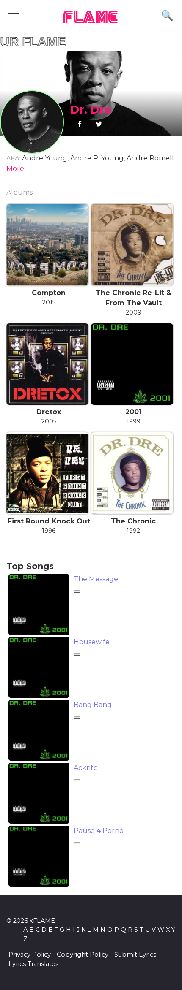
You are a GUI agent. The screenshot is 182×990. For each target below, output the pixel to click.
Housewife (92, 642)
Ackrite (86, 768)
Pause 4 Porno (99, 831)
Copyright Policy (82, 954)
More (15, 169)
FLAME (91, 18)
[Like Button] (77, 591)
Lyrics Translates (33, 964)
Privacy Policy (29, 954)
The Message (96, 579)
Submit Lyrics (135, 954)
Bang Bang (93, 705)
